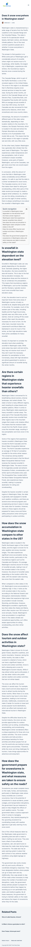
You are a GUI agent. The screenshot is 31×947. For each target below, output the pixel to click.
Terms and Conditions (16, 940)
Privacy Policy (5, 940)
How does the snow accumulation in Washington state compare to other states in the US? (14, 225)
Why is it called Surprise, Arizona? (11, 917)
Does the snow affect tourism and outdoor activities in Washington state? (14, 231)
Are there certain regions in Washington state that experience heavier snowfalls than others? (14, 218)
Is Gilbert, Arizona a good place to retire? (13, 924)
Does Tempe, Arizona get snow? (11, 931)
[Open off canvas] (28, 5)
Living (13, 22)
